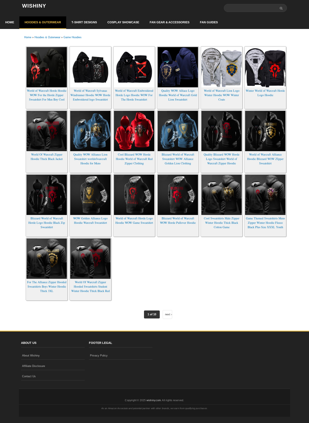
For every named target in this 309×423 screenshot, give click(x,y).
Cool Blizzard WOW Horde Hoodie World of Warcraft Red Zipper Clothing (134, 158)
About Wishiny (31, 355)
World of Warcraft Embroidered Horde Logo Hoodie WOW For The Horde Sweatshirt (134, 95)
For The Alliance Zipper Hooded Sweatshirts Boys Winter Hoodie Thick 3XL (46, 286)
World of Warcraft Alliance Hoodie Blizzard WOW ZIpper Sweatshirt (265, 158)
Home (9, 22)
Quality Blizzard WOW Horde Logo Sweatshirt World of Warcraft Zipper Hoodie (221, 158)
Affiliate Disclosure (33, 366)
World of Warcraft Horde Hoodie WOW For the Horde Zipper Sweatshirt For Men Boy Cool (46, 95)
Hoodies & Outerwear (43, 22)
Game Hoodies (72, 37)
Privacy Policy (99, 355)
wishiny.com (154, 400)
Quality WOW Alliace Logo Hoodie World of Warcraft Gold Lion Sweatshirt (178, 95)
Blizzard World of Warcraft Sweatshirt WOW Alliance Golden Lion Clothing (178, 158)
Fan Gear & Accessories (169, 22)
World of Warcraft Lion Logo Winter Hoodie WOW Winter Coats (221, 95)
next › (168, 314)
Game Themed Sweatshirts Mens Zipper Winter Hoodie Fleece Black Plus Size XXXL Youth (265, 222)
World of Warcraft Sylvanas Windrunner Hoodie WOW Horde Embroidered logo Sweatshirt (90, 95)
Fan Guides (209, 22)
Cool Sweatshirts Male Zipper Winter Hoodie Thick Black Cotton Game (221, 222)
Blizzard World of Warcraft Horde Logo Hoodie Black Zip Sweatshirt (46, 222)
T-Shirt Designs (84, 22)
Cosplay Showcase (123, 22)
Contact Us (29, 376)
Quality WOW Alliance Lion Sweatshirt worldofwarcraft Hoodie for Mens (90, 158)
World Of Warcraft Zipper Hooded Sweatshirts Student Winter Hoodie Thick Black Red (90, 286)
